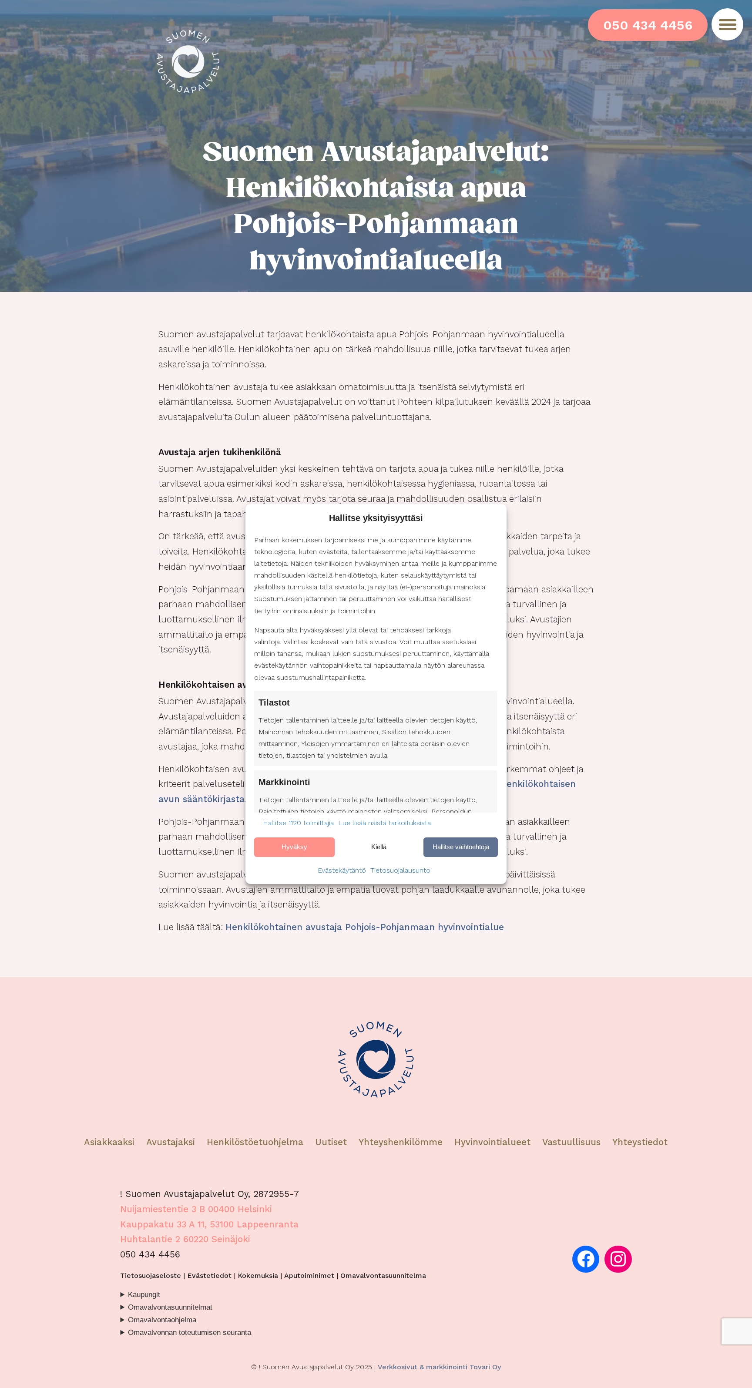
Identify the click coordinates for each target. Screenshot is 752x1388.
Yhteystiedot (640, 1142)
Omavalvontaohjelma (162, 1320)
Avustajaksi (170, 1142)
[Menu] (727, 24)
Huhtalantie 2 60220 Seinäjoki (185, 1239)
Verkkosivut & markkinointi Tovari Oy (439, 1367)
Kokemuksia (258, 1275)
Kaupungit (144, 1295)
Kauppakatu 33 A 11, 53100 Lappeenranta (209, 1224)
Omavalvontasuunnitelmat (170, 1307)
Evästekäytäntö (342, 870)
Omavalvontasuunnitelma (383, 1275)
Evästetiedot (209, 1275)
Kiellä (378, 846)
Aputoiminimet (309, 1275)
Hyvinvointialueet (494, 1142)
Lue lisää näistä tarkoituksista (384, 823)
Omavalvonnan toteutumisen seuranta (189, 1332)
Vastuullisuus (571, 1142)
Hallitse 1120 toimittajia (298, 823)
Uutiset (331, 1142)
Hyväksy (294, 846)
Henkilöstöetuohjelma (255, 1142)
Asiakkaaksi (109, 1142)
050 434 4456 (647, 25)
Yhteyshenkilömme (401, 1142)
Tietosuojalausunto (400, 870)
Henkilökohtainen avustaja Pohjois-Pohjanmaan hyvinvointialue (364, 927)
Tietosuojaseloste (150, 1275)
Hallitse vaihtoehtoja (461, 846)
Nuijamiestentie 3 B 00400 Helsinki (196, 1209)
